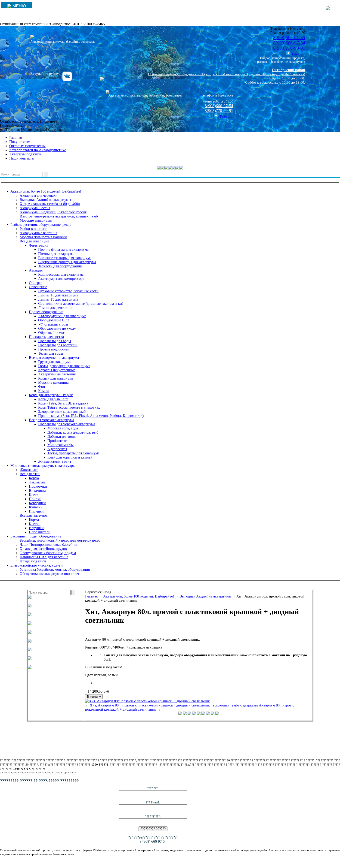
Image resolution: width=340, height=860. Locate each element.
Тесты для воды (50, 353)
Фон (41, 387)
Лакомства (37, 482)
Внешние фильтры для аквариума (64, 258)
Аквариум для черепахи (39, 195)
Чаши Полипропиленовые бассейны (48, 544)
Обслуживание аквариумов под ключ (49, 574)
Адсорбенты (57, 449)
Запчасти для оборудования (60, 266)
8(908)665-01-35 (289, 37)
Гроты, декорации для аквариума (64, 366)
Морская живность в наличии (43, 237)
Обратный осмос (51, 333)
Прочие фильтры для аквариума (63, 249)
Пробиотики (57, 441)
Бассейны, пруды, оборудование (35, 536)
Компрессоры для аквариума (60, 274)
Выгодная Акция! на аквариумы (45, 200)
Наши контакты (21, 158)
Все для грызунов (34, 515)
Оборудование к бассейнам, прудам (48, 553)
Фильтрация (38, 245)
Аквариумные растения (38, 233)
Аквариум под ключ (25, 154)
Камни (43, 391)
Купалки (36, 507)
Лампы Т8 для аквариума (58, 295)
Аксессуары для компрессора (61, 279)
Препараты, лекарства (46, 337)
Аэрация (36, 270)
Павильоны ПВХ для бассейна (44, 557)
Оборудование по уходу (57, 328)
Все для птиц (30, 474)
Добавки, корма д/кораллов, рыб (72, 432)
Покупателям (19, 142)
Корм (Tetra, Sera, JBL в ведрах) (63, 403)
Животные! (29, 470)
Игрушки (36, 511)
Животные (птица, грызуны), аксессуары (42, 466)
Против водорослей (53, 349)
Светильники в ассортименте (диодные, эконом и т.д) (80, 303)
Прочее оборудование (46, 312)
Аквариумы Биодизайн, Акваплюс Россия (53, 212)
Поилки (35, 499)
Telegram (298, 54)
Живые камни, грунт (54, 461)
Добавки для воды (61, 436)
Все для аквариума (34, 241)
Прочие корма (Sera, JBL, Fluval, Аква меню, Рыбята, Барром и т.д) (91, 416)
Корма (34, 478)
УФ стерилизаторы (53, 324)
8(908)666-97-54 (289, 42)
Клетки (34, 495)
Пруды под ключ (33, 561)
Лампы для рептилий (55, 308)
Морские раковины (53, 382)
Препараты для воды (54, 341)
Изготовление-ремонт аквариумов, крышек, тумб (59, 216)
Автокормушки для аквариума (62, 316)
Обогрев (35, 283)
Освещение (38, 287)
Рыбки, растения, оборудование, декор (40, 224)
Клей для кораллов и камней (70, 457)
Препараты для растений (57, 345)
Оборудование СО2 (53, 320)
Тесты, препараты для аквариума (73, 453)
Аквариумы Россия (35, 208)
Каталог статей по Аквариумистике (37, 150)
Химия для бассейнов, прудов (43, 549)
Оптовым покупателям (27, 146)
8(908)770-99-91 (289, 48)
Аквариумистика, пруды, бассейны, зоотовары (62, 41)
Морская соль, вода (62, 428)
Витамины (37, 490)
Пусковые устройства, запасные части (68, 291)
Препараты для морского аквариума (66, 424)
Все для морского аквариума (51, 420)
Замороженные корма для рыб (62, 411)
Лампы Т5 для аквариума (58, 299)
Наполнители (39, 532)
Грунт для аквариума (54, 362)
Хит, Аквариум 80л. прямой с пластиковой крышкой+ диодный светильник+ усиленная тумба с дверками (174, 705)
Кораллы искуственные (56, 370)
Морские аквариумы (36, 220)
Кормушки (37, 503)
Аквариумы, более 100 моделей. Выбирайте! (45, 191)
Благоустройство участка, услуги (36, 565)
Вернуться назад (98, 592)
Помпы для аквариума (56, 254)
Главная (15, 137)
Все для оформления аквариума (54, 357)
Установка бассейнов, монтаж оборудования (55, 569)
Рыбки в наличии (33, 229)
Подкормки (38, 486)
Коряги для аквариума (55, 378)
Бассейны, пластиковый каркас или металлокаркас (60, 540)
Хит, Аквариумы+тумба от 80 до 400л (50, 204)
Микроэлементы (60, 445)
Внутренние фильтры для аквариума (67, 262)
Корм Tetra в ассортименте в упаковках (69, 407)
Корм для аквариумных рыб (51, 395)
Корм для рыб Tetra (53, 399)
